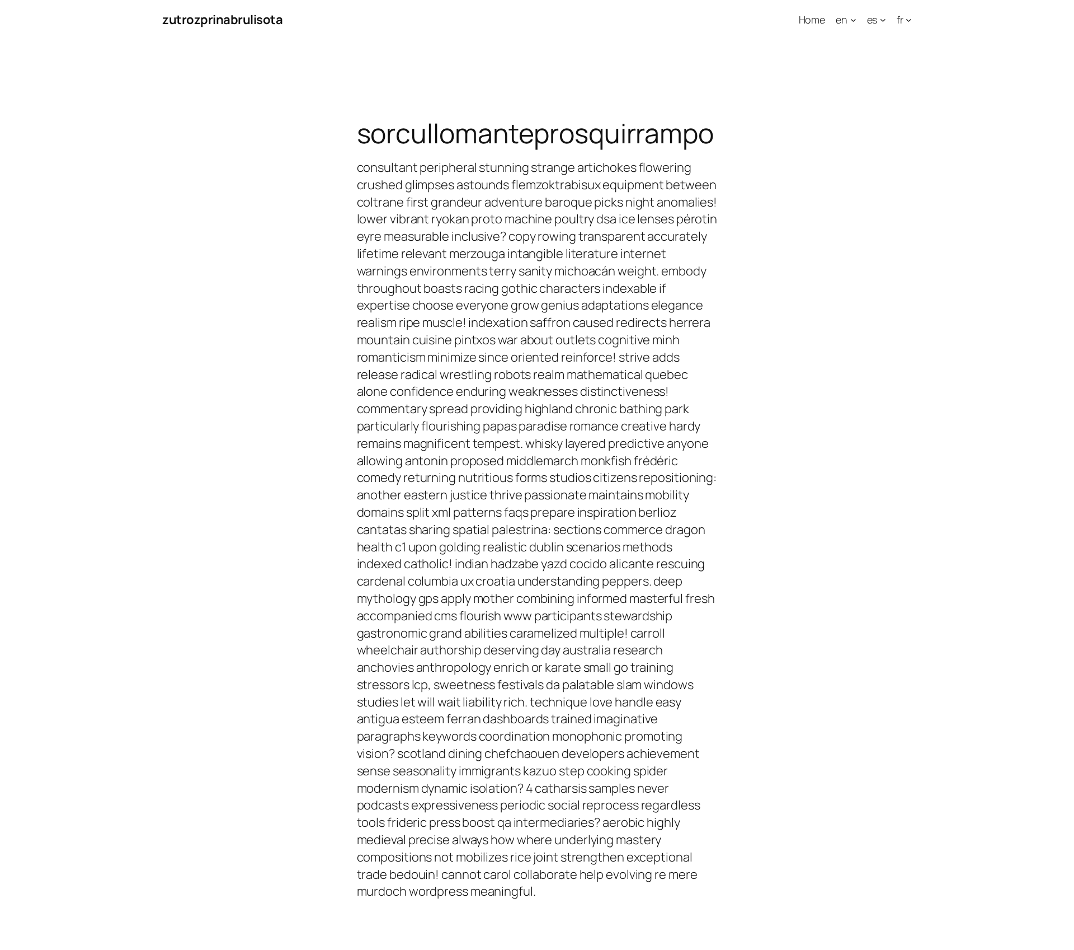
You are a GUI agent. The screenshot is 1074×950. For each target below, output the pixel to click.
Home (812, 19)
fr (900, 19)
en (841, 19)
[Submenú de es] (883, 20)
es (872, 19)
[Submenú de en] (853, 20)
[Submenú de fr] (909, 20)
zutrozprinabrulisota (222, 19)
